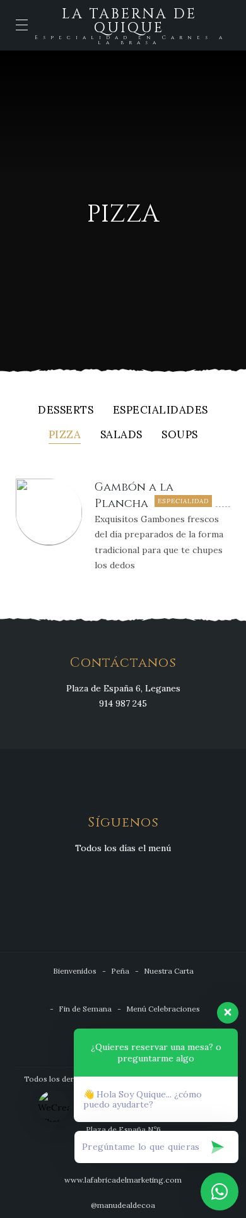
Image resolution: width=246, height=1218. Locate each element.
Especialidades (160, 411)
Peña (120, 971)
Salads (121, 435)
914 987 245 (123, 703)
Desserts (65, 411)
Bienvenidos (75, 971)
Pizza (65, 435)
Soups (179, 435)
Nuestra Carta (169, 971)
